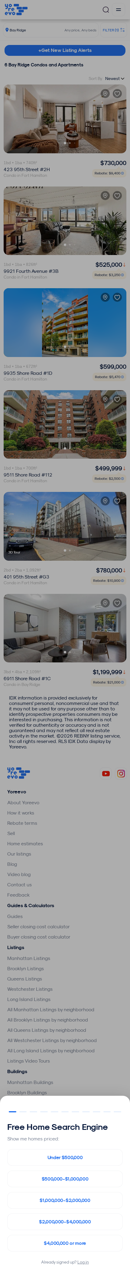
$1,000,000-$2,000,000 (65, 1200)
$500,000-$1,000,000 (65, 1179)
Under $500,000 (65, 1157)
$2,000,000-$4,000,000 (65, 1222)
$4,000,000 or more (65, 1243)
